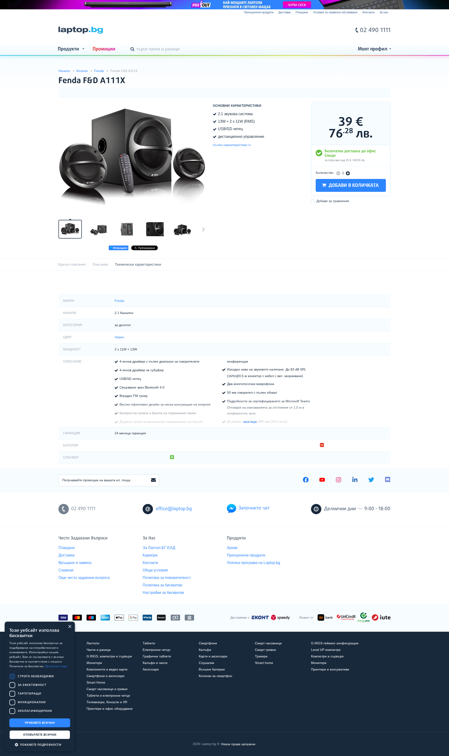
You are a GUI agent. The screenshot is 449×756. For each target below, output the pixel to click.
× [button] (69, 626)
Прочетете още (56, 666)
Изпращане (119, 247)
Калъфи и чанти (155, 663)
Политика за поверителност (167, 578)
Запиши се (153, 480)
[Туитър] (371, 480)
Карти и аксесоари (213, 656)
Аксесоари (151, 669)
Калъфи (205, 650)
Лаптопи (93, 643)
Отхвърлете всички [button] (40, 735)
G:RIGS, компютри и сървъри (109, 656)
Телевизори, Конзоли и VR (107, 702)
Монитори (94, 663)
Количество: (325, 173)
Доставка (285, 12)
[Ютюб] (322, 480)
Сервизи (65, 570)
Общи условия (155, 570)
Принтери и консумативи (330, 669)
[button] (39, 744)
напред (203, 229)
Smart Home (96, 682)
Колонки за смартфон (215, 676)
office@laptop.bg (174, 509)
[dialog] (40, 686)
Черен (119, 337)
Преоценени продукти (259, 12)
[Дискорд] (388, 480)
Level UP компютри (325, 650)
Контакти (368, 12)
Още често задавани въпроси (84, 578)
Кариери (150, 555)
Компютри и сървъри (327, 656)
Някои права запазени (238, 744)
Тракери (261, 656)
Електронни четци (156, 650)
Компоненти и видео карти (107, 669)
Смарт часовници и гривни (107, 689)
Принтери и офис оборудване (110, 708)
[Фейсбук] (306, 480)
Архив (232, 548)
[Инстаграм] (338, 480)
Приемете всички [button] (40, 723)
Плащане (302, 12)
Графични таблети (157, 656)
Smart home (264, 663)
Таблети (149, 643)
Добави (332, 201)
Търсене (133, 49)
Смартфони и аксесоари (105, 676)
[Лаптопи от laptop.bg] (80, 30)
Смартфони (208, 643)
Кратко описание (72, 264)
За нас (384, 12)
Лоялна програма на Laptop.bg (253, 563)
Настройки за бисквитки (163, 593)
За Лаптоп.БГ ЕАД (159, 548)
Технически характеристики (138, 264)
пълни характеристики (230, 145)
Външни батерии (212, 669)
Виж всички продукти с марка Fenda (377, 76)
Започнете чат (254, 508)
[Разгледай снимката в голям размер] (133, 158)
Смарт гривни (265, 650)
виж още (250, 422)
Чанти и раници (99, 650)
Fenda (119, 301)
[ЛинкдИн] (355, 480)
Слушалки (206, 663)
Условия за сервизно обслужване (335, 12)
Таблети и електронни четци (108, 695)
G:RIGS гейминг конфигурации (334, 643)
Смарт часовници (268, 643)
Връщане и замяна (74, 563)
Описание (100, 264)
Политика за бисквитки (162, 585)
